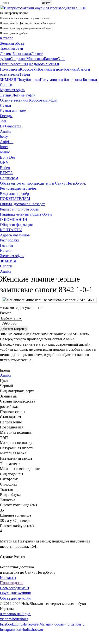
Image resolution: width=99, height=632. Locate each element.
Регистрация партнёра (18, 188)
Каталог (6, 38)
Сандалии (18, 59)
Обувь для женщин (15, 593)
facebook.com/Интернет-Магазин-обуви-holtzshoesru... (43, 624)
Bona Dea (7, 157)
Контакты (8, 578)
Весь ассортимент (14, 588)
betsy (4, 136)
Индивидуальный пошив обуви (26, 214)
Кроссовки (29, 69)
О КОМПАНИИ (13, 219)
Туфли (24, 74)
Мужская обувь (12, 90)
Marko (5, 152)
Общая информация (16, 225)
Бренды (6, 116)
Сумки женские (13, 110)
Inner (4, 147)
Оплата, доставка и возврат (22, 204)
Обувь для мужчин (15, 598)
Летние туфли (24, 95)
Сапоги (6, 85)
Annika (5, 131)
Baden (5, 168)
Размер (5, 313)
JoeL (3, 121)
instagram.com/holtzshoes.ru (21, 629)
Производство (11, 583)
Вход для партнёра (15, 194)
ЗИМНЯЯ (8, 80)
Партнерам (9, 178)
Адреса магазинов (15, 235)
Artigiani (6, 142)
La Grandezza (10, 126)
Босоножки (21, 54)
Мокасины (35, 59)
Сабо (61, 59)
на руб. (15, 614)
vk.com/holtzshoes (14, 619)
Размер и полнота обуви (19, 209)
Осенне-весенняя (14, 64)
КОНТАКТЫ (11, 230)
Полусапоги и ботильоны (61, 80)
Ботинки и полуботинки (58, 69)
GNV (4, 162)
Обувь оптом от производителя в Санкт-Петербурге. (43, 183)
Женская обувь (12, 43)
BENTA (6, 173)
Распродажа (9, 240)
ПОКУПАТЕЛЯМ (15, 199)
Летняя (6, 54)
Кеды (33, 64)
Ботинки (90, 80)
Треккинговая (11, 48)
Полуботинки (28, 80)
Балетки (50, 59)
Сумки (5, 105)
